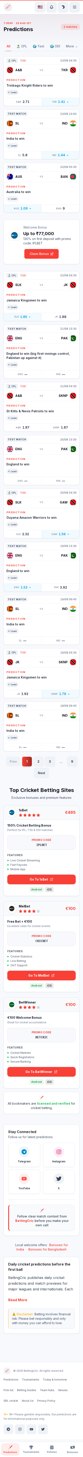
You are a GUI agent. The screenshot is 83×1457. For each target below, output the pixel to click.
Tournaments (30, 1379)
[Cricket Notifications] (51, 7)
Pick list (9, 1390)
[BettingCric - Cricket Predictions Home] (8, 7)
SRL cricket (11, 1400)
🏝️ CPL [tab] (21, 46)
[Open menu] (74, 7)
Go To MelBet (38, 975)
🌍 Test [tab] (38, 46)
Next (41, 773)
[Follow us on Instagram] (20, 1429)
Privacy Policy (46, 1400)
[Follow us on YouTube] (31, 1429)
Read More (17, 1300)
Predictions (11, 1379)
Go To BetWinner (38, 1072)
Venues (63, 1390)
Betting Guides (26, 1390)
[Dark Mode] (63, 7)
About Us (28, 1400)
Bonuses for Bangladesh (47, 1249)
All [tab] (8, 46)
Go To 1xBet (39, 879)
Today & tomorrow (55, 1379)
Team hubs (47, 1390)
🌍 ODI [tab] (55, 46)
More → (72, 46)
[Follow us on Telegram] (8, 1429)
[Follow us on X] (43, 1429)
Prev (13, 761)
